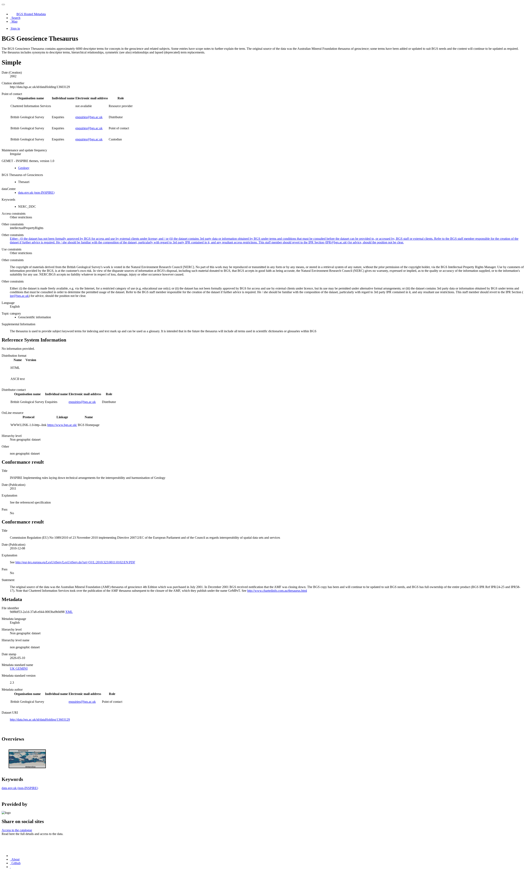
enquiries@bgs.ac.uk (89, 117)
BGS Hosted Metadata (31, 14)
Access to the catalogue (17, 830)
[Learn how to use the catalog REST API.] (10, 867)
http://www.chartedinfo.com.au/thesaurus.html (277, 590)
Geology (23, 168)
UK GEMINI (19, 668)
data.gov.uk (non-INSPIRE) (36, 192)
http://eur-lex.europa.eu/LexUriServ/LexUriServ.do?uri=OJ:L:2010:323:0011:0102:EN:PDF (75, 562)
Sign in (15, 28)
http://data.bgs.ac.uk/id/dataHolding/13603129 (40, 719)
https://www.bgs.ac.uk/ (62, 425)
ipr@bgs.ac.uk (19, 296)
